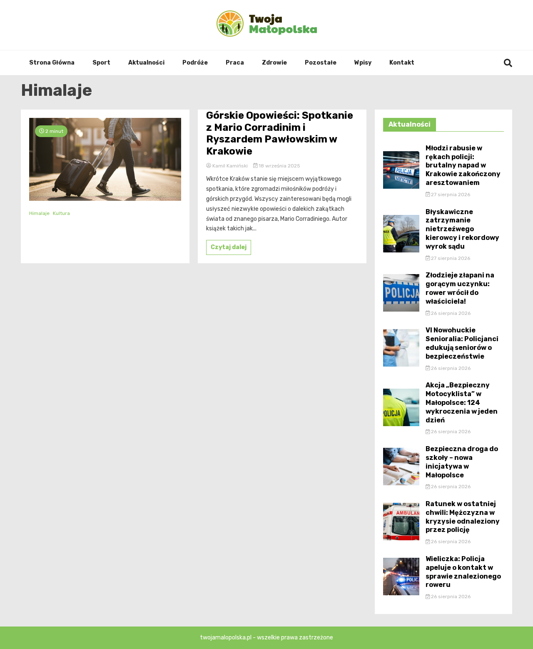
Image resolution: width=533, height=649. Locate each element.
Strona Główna (52, 62)
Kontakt (401, 62)
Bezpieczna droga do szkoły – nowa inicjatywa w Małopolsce (462, 462)
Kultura (61, 213)
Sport (101, 62)
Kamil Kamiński (230, 166)
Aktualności (146, 62)
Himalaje (39, 213)
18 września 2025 (278, 166)
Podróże (195, 62)
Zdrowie (274, 62)
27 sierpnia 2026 (450, 194)
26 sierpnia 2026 (450, 313)
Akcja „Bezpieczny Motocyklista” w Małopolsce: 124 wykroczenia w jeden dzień (462, 402)
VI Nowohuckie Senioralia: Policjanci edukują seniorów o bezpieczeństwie (462, 343)
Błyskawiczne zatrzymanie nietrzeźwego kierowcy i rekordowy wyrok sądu (462, 229)
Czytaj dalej (229, 247)
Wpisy (362, 62)
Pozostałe (320, 62)
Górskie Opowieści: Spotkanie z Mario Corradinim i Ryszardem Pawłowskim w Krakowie (279, 133)
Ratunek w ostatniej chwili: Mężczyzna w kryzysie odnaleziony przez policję (463, 517)
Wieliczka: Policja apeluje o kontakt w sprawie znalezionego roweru (463, 572)
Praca (235, 62)
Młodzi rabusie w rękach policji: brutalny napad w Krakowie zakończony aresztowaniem (463, 165)
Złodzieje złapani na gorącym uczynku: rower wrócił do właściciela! (460, 288)
